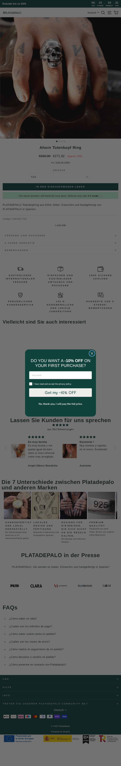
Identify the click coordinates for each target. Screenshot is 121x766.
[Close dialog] (92, 353)
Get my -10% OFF (60, 392)
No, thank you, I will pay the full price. (61, 404)
